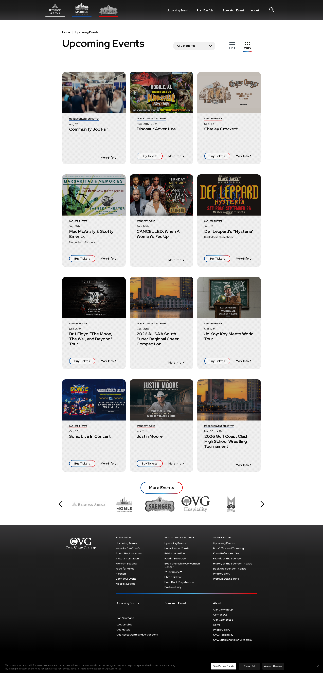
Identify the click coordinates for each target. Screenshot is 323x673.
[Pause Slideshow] (248, 498)
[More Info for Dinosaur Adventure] (161, 92)
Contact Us (220, 614)
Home (66, 32)
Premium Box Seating (226, 578)
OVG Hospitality (223, 635)
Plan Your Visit (206, 10)
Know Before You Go (128, 548)
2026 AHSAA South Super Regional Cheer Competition (158, 339)
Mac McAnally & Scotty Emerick (91, 234)
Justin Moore (150, 436)
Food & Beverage (175, 558)
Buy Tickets (149, 156)
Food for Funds (125, 568)
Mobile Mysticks (125, 583)
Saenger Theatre (222, 537)
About (255, 10)
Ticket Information (127, 558)
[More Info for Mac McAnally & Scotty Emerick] (94, 195)
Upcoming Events (178, 10)
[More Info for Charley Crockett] (229, 92)
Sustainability (173, 587)
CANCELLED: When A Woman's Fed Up (158, 234)
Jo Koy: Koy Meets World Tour (229, 336)
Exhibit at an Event (176, 553)
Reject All (249, 666)
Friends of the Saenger (227, 558)
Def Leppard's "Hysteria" (229, 231)
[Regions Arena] (55, 10)
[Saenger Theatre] (108, 11)
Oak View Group (223, 609)
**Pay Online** (173, 572)
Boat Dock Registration (179, 582)
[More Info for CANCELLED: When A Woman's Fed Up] (161, 195)
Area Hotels (123, 629)
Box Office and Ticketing (228, 548)
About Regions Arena (129, 553)
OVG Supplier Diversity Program (232, 640)
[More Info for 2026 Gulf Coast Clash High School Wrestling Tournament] (229, 399)
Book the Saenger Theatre (229, 568)
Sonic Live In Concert (90, 436)
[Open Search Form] (271, 10)
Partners (121, 573)
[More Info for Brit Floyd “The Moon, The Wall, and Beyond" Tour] (94, 297)
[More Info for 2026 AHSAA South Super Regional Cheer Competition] (161, 297)
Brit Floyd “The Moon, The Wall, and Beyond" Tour (90, 339)
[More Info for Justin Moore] (161, 399)
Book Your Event (233, 10)
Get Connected (223, 619)
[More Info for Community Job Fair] (94, 92)
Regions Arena (81, 543)
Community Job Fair (88, 129)
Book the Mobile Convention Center (182, 565)
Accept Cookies (273, 666)
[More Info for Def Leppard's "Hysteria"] (229, 195)
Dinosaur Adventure (156, 129)
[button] (61, 504)
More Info (107, 157)
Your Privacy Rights (223, 666)
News (216, 624)
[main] (161, 258)
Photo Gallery (173, 577)
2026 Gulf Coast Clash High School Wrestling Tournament (226, 441)
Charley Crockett (221, 129)
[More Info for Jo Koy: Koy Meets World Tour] (229, 297)
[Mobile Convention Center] (82, 9)
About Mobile (124, 624)
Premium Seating (126, 563)
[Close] (317, 666)
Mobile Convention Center (179, 537)
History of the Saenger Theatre (232, 563)
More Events (161, 487)
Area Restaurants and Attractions (137, 634)
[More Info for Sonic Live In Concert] (94, 399)
